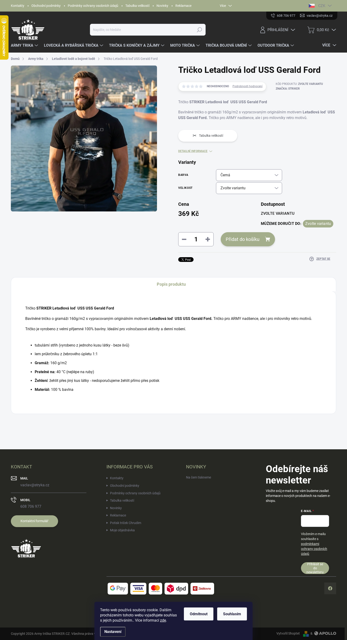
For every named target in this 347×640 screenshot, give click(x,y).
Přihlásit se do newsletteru (315, 568)
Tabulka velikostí (137, 6)
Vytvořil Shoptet (288, 633)
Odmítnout (198, 614)
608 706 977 (30, 506)
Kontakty (17, 6)
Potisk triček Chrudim (125, 523)
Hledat (199, 30)
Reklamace (183, 6)
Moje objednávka (122, 530)
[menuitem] (25, 45)
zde (163, 620)
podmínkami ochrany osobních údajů (314, 549)
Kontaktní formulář (34, 521)
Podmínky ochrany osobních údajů (93, 6)
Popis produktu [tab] (171, 284)
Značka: (288, 88)
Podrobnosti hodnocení (247, 86)
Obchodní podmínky (46, 6)
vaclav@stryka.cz (34, 485)
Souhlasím (232, 614)
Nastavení (112, 631)
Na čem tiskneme (198, 477)
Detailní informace (192, 151)
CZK (321, 6)
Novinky (162, 6)
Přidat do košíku (242, 239)
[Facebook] (330, 588)
